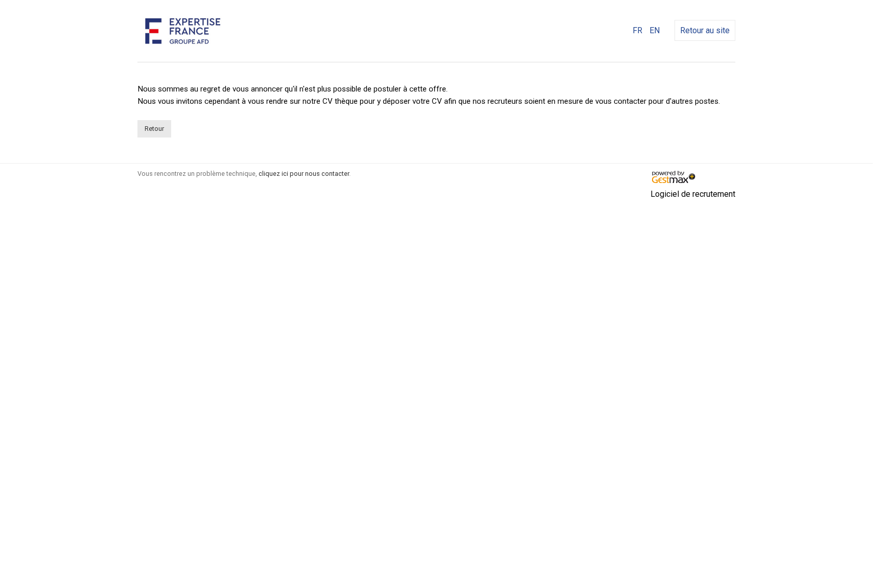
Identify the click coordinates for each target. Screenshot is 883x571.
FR (637, 30)
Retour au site (705, 30)
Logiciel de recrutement (692, 194)
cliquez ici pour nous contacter (304, 173)
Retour (154, 128)
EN (654, 30)
